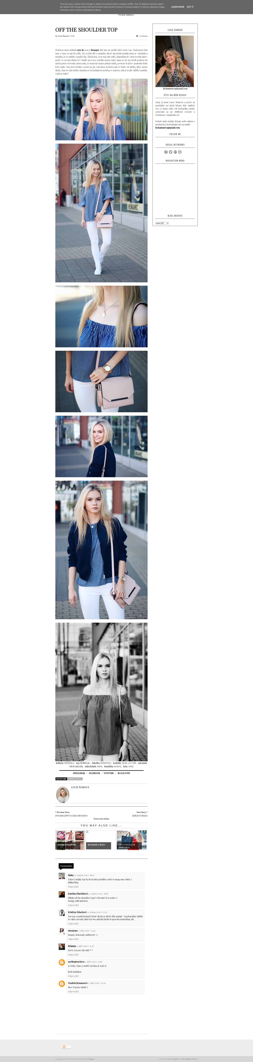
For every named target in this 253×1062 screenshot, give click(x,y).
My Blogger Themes (190, 1059)
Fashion (71, 779)
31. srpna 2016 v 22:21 (97, 912)
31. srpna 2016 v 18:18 (98, 893)
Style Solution (74, 971)
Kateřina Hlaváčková (78, 893)
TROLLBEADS (76, 766)
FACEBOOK (94, 773)
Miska (71, 875)
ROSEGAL (85, 763)
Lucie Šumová (63, 36)
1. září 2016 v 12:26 (85, 946)
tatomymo (73, 930)
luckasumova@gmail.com (167, 127)
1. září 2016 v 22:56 (93, 961)
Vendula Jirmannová (77, 983)
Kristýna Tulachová (77, 912)
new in (80, 50)
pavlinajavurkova (76, 961)
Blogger (92, 1059)
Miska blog (73, 882)
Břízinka (72, 946)
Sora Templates (173, 1059)
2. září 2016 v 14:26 (97, 983)
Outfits (79, 779)
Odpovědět (73, 886)
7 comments (143, 36)
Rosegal (95, 50)
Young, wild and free (78, 900)
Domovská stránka (101, 819)
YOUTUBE (109, 773)
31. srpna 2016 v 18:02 (84, 875)
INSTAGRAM (79, 773)
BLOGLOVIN (124, 773)
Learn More (177, 7)
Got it (190, 7)
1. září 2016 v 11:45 (87, 930)
